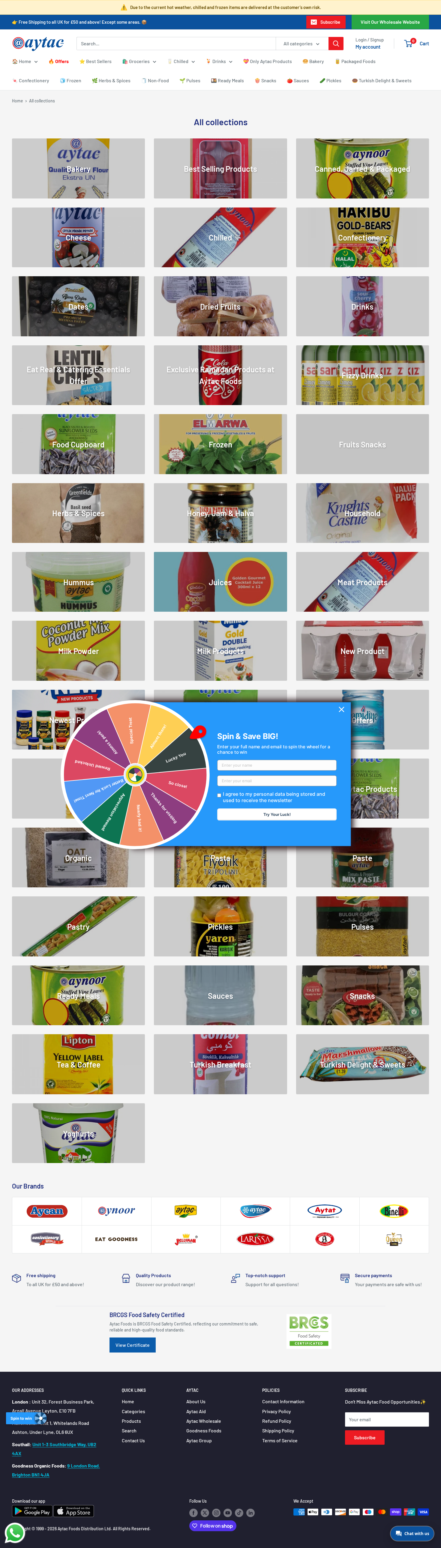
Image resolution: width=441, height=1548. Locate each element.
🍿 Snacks (265, 80)
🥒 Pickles (330, 80)
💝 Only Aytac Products (267, 61)
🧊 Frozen (70, 80)
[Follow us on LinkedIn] (250, 1512)
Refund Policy (276, 1421)
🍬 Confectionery (30, 80)
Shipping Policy (278, 1430)
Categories (133, 1411)
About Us (196, 1401)
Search (129, 1430)
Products (131, 1421)
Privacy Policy (276, 1411)
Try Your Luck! (277, 814)
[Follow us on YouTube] (228, 1512)
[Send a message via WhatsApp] (15, 1533)
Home (17, 100)
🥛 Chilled (177, 61)
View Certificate (133, 1345)
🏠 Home (21, 61)
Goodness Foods (203, 1430)
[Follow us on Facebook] (193, 1512)
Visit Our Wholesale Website (390, 22)
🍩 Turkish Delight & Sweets (382, 80)
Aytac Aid (196, 1411)
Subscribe (330, 22)
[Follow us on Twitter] (205, 1512)
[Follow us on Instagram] (216, 1512)
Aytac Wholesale (203, 1421)
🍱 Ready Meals (227, 80)
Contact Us (133, 1440)
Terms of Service (280, 1440)
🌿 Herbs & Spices (111, 80)
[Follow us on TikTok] (239, 1512)
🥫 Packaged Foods (355, 61)
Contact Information (283, 1401)
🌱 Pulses (189, 80)
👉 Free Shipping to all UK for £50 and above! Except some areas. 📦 (79, 22)
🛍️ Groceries (136, 61)
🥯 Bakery (313, 61)
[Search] (336, 43)
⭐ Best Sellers (95, 61)
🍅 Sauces (298, 80)
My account (368, 47)
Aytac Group (199, 1440)
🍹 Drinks (216, 61)
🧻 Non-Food (155, 80)
